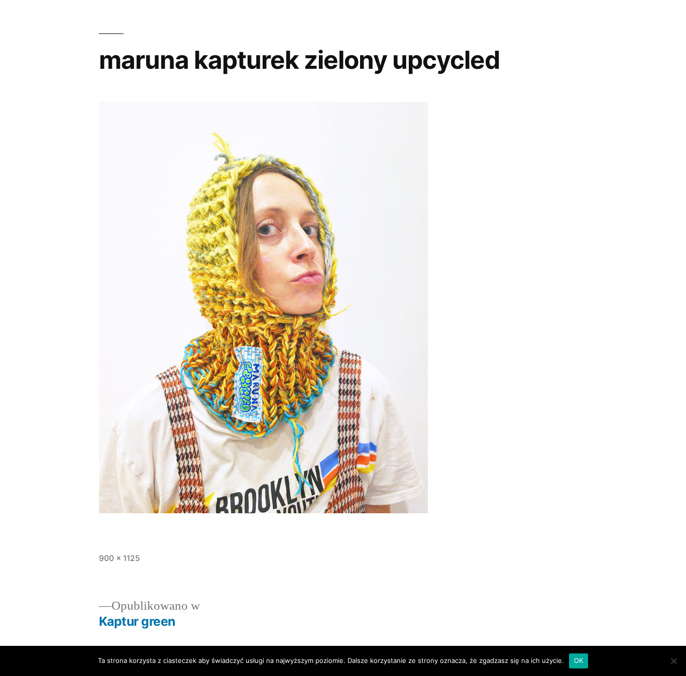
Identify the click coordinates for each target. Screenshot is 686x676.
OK (579, 660)
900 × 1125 (119, 558)
